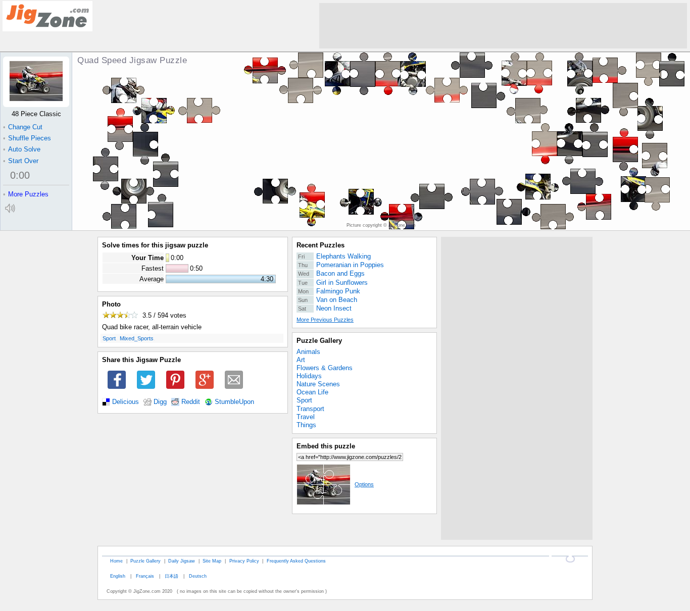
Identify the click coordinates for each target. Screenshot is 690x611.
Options (364, 484)
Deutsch (198, 576)
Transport (310, 409)
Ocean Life (312, 392)
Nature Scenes (318, 384)
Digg (160, 401)
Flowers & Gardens (325, 368)
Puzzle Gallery (319, 340)
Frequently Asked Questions (296, 561)
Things (306, 425)
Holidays (309, 376)
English (117, 576)
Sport (109, 338)
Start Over (20, 161)
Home (116, 561)
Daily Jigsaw (181, 561)
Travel (306, 417)
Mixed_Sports (137, 338)
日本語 (171, 576)
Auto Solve (21, 149)
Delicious (125, 401)
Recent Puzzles (320, 245)
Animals (308, 351)
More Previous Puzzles (325, 320)
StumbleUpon (234, 401)
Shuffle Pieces (27, 138)
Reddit (190, 401)
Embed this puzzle (326, 446)
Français (145, 576)
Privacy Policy (244, 561)
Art (301, 360)
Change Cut (22, 127)
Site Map (212, 561)
